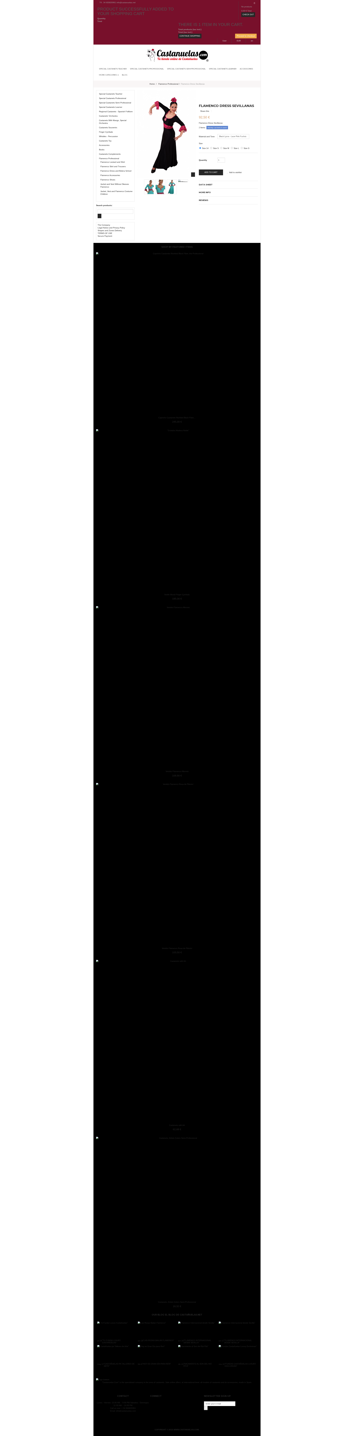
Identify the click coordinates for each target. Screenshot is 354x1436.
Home (152, 84)
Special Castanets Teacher (110, 94)
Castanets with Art (177, 1125)
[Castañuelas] (177, 55)
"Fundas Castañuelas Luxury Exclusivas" (240, 1365)
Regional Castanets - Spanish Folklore (116, 111)
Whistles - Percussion (108, 136)
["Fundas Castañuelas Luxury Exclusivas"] (238, 1353)
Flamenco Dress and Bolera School (115, 171)
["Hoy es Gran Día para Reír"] (157, 1353)
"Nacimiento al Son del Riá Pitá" (197, 1365)
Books (101, 149)
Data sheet (206, 184)
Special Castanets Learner (110, 107)
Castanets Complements (110, 154)
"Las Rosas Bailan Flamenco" (158, 1340)
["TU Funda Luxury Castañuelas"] (116, 1330)
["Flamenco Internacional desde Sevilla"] (197, 1330)
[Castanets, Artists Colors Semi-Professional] (177, 1217)
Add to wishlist (235, 172)
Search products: (104, 205)
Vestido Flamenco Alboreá (177, 771)
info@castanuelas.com (126, 1411)
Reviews (203, 200)
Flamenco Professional (109, 158)
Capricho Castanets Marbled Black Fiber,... (177, 418)
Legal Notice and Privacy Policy (111, 228)
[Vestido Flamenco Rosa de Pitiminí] (177, 863)
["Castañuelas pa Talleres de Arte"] (116, 1353)
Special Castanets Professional (112, 98)
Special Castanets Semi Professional (115, 103)
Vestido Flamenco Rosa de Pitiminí (177, 948)
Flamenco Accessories (110, 175)
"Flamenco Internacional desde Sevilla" (197, 1341)
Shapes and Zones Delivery (110, 230)
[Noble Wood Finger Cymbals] (177, 510)
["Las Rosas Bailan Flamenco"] (157, 1330)
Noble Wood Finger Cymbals (177, 595)
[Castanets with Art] (177, 1040)
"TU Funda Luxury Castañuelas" (111, 1341)
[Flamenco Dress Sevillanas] (160, 187)
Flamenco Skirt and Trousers (113, 166)
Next (183, 186)
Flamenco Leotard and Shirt (112, 162)
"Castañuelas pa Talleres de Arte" (119, 1365)
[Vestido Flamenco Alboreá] (177, 686)
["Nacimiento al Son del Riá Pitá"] (197, 1353)
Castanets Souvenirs (108, 127)
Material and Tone (207, 136)
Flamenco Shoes (107, 180)
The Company (104, 225)
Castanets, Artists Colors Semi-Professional (177, 1302)
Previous (148, 186)
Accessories (104, 145)
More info (205, 192)
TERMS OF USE (105, 233)
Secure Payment (105, 236)
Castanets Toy (105, 141)
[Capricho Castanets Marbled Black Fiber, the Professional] (177, 333)
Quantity (203, 160)
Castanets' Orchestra (108, 116)
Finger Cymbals (106, 132)
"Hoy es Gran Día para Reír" (156, 1364)
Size (201, 143)
